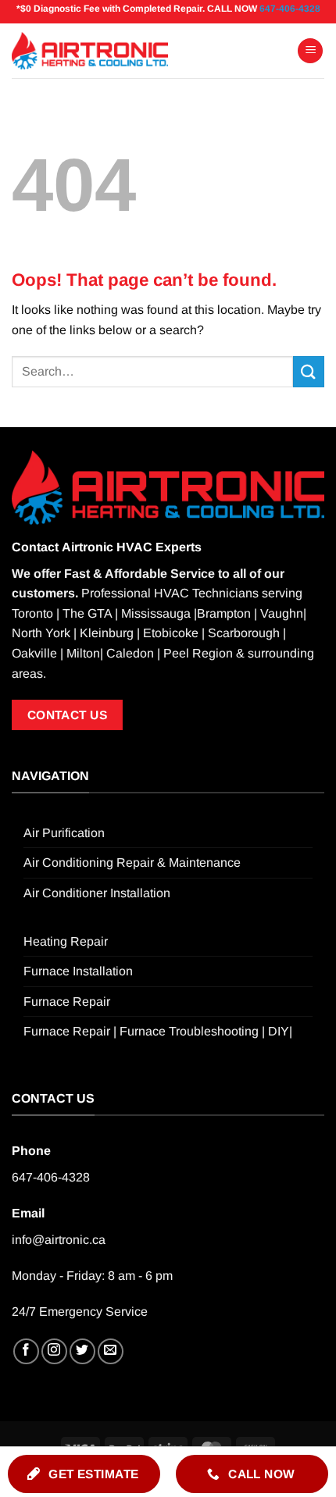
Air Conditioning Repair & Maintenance (132, 862)
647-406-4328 (289, 8)
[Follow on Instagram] (54, 1351)
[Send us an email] (110, 1351)
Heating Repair (65, 941)
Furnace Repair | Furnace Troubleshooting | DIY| (157, 1031)
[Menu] (310, 51)
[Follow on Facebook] (26, 1351)
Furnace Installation (78, 971)
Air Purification (64, 832)
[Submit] (308, 371)
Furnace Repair (66, 1001)
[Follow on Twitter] (82, 1351)
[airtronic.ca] (90, 51)
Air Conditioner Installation (96, 893)
